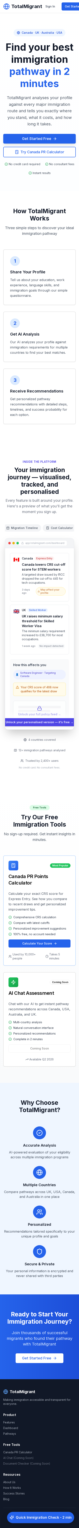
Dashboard (10, 1428)
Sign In (50, 6)
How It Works (12, 1487)
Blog (6, 1499)
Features (9, 1422)
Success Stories (14, 1493)
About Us (9, 1482)
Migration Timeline (24, 528)
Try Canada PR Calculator (42, 152)
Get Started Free (36, 138)
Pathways (9, 1433)
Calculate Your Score (37, 943)
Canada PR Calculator (17, 1452)
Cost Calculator (62, 528)
